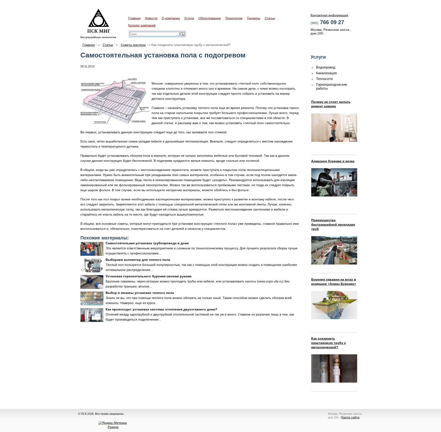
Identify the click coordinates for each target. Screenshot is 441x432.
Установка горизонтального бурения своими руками (149, 276)
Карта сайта (350, 417)
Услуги (189, 18)
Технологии (234, 18)
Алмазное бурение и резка (332, 161)
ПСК (98, 21)
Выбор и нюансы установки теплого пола (140, 293)
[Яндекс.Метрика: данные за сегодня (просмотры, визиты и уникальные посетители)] (113, 423)
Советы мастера (133, 45)
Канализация (326, 73)
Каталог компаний (141, 25)
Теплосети (324, 79)
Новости (151, 18)
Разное (113, 427)
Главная (134, 18)
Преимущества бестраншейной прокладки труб (333, 224)
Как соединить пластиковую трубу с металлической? (328, 343)
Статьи (270, 18)
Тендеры (253, 18)
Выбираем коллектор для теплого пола (138, 259)
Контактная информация (329, 15)
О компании (171, 18)
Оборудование (209, 18)
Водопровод (325, 67)
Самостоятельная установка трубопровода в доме (147, 243)
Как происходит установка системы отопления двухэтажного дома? (161, 309)
